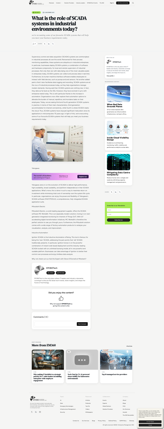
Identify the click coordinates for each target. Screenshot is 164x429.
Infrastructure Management (68, 409)
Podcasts (51, 3)
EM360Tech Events (92, 3)
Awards (125, 412)
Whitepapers (89, 412)
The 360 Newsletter (128, 415)
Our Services (126, 409)
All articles (129, 346)
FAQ (124, 406)
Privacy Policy (102, 420)
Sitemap (131, 420)
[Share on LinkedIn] (48, 44)
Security (37, 12)
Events (105, 400)
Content (58, 3)
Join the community (123, 3)
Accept (150, 425)
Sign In (112, 3)
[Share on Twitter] (44, 44)
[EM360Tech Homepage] (38, 402)
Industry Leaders (80, 3)
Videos (87, 409)
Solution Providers (69, 3)
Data (61, 403)
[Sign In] (50, 272)
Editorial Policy (112, 420)
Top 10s (88, 406)
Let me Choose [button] (150, 421)
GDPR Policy (123, 420)
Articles (88, 400)
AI (60, 400)
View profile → (111, 76)
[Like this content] (33, 44)
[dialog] (150, 418)
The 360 (102, 3)
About (124, 400)
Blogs (124, 403)
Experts (105, 403)
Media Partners (107, 406)
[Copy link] (53, 44)
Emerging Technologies (66, 406)
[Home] (36, 4)
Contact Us (76, 420)
